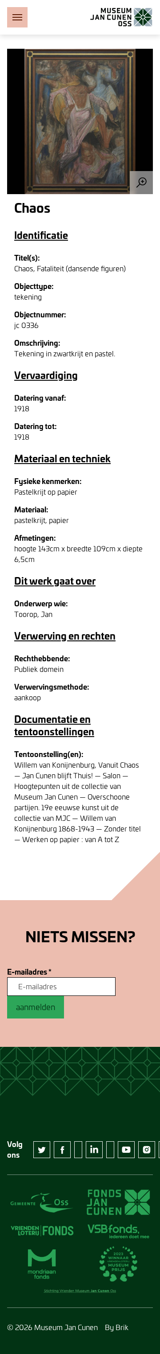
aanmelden (35, 1007)
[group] (80, 121)
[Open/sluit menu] (17, 17)
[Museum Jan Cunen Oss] (121, 17)
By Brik (116, 1327)
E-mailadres (29, 972)
